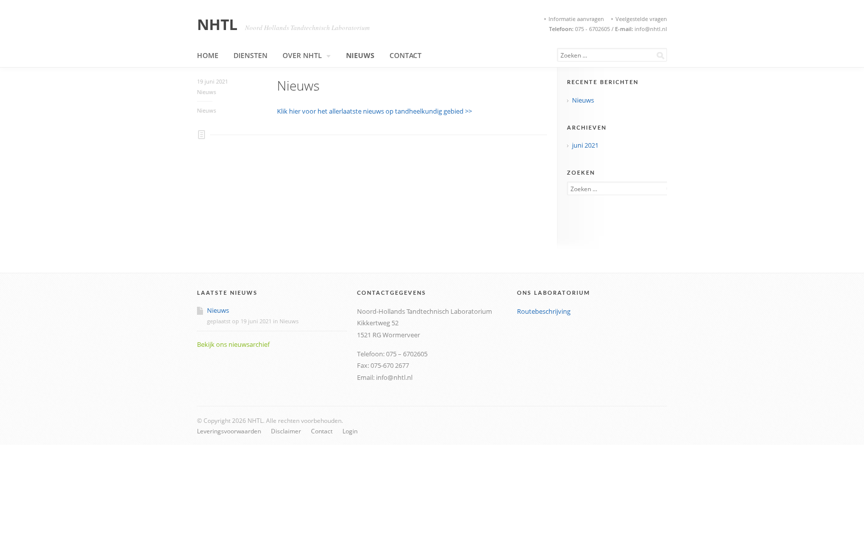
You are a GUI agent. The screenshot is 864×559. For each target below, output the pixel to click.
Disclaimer (286, 431)
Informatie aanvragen (576, 19)
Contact (406, 55)
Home (207, 55)
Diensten (251, 55)
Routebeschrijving (543, 311)
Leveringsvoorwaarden (229, 431)
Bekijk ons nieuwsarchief (233, 344)
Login (350, 431)
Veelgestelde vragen (641, 19)
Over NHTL (302, 55)
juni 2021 (585, 145)
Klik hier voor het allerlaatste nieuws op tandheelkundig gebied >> (374, 111)
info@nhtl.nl (650, 29)
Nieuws (360, 55)
